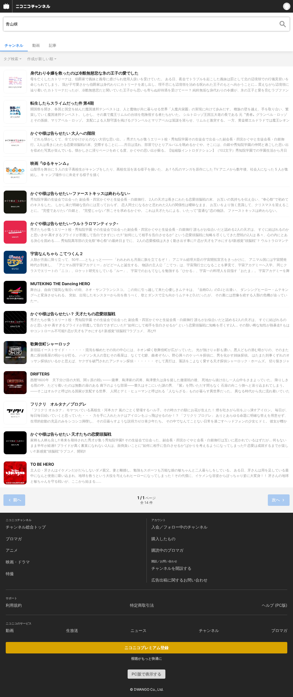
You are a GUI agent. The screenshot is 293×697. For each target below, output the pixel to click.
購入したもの (163, 538)
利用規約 (14, 605)
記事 (52, 45)
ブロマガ (14, 538)
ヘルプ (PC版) (274, 605)
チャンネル (14, 45)
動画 (36, 45)
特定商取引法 (142, 605)
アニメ (12, 550)
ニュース (138, 630)
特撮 (10, 573)
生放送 (72, 630)
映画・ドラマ (18, 561)
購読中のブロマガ (167, 550)
